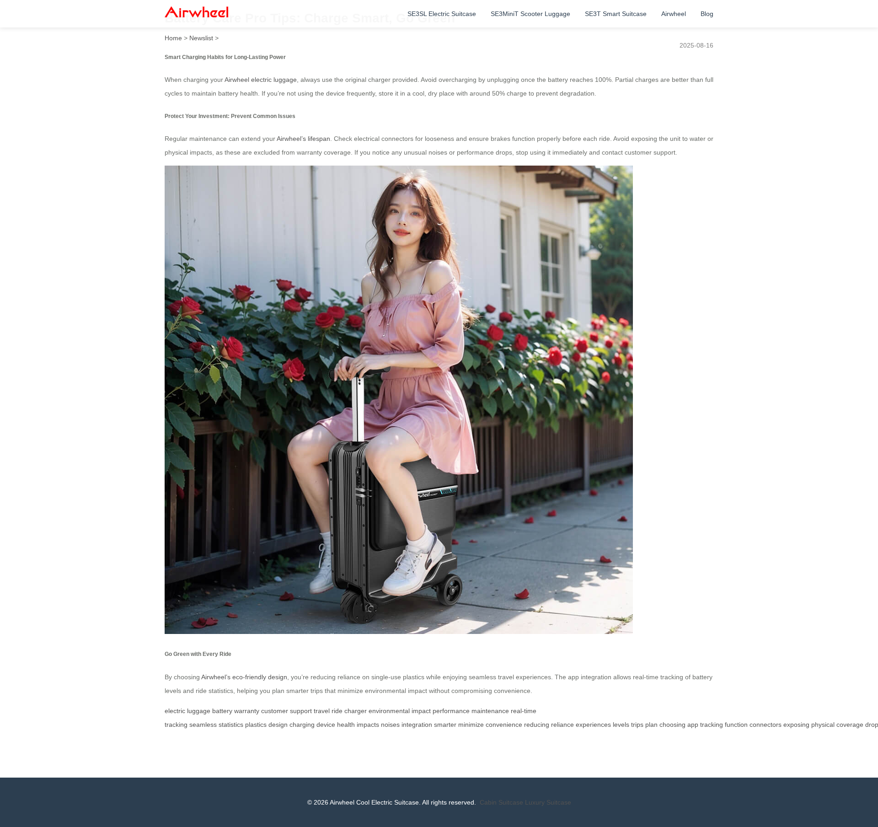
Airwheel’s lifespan (303, 138)
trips (637, 724)
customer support (286, 710)
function (736, 724)
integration (417, 724)
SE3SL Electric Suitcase (441, 13)
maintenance (490, 710)
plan (651, 724)
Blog (707, 13)
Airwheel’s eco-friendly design (244, 677)
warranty (246, 710)
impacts (368, 724)
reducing (536, 724)
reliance (562, 724)
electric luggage (187, 710)
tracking (711, 724)
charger (355, 710)
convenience (504, 724)
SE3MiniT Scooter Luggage (530, 13)
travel (322, 710)
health (346, 724)
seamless (203, 724)
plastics (256, 724)
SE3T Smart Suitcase (616, 13)
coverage (849, 724)
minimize (471, 724)
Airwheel (673, 13)
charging (302, 724)
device (325, 724)
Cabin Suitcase (501, 802)
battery (222, 710)
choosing (672, 724)
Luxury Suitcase (548, 802)
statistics (231, 724)
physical (823, 724)
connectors (766, 724)
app (692, 724)
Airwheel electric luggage (261, 79)
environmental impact (400, 710)
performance (451, 710)
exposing (796, 724)
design (278, 724)
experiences (593, 724)
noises (390, 724)
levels (621, 724)
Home (173, 38)
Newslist (201, 38)
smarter (445, 724)
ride (337, 710)
